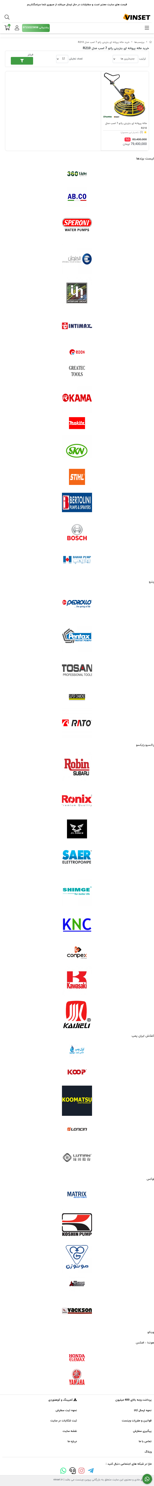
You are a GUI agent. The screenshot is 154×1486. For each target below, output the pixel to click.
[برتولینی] (77, 503)
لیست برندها (145, 158)
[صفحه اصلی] (150, 42)
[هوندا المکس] (77, 1357)
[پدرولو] (77, 604)
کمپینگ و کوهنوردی (60, 1400)
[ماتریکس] (77, 1196)
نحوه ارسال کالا (143, 1410)
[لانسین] (77, 1129)
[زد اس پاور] (77, 829)
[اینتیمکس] (77, 325)
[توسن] (77, 670)
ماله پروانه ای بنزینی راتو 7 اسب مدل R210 (126, 126)
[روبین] (77, 767)
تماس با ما (145, 1441)
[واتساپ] (63, 1471)
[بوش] (77, 531)
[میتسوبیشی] (77, 1284)
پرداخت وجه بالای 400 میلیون (133, 1400)
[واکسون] (77, 1310)
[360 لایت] (77, 174)
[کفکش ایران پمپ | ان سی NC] (77, 1051)
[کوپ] (77, 1072)
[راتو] (77, 723)
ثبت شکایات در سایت (63, 1421)
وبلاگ (148, 1452)
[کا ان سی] (77, 924)
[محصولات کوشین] (77, 1224)
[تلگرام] (91, 1471)
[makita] (77, 424)
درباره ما (72, 1441)
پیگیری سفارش (142, 1431)
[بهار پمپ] (77, 560)
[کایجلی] (77, 1014)
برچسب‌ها (139, 42)
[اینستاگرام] (81, 1471)
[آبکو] (77, 197)
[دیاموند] (77, 697)
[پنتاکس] (77, 637)
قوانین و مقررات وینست (137, 1421)
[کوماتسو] (77, 1100)
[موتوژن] (77, 1257)
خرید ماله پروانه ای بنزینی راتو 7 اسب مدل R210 (104, 42)
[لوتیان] (77, 1157)
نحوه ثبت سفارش (66, 1410)
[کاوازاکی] (77, 981)
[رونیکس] (77, 800)
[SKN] (77, 450)
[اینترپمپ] (77, 292)
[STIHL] (77, 477)
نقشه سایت (70, 1431)
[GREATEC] (77, 371)
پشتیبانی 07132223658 (36, 27)
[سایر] (77, 857)
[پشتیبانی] (72, 1471)
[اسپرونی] (77, 225)
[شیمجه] (77, 890)
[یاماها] (77, 1377)
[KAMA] (77, 397)
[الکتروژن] (77, 259)
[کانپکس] (77, 952)
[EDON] (77, 352)
